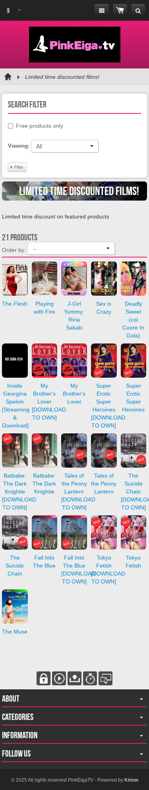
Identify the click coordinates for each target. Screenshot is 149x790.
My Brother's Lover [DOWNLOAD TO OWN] (49, 401)
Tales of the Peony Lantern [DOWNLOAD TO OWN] (78, 491)
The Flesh (14, 303)
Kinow (131, 780)
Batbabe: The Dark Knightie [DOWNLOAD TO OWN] (19, 491)
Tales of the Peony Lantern (103, 483)
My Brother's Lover (74, 393)
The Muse (14, 631)
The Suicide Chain (15, 565)
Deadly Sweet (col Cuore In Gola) (133, 319)
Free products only (39, 126)
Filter (18, 167)
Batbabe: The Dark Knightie (44, 483)
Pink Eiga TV (74, 44)
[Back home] (8, 77)
